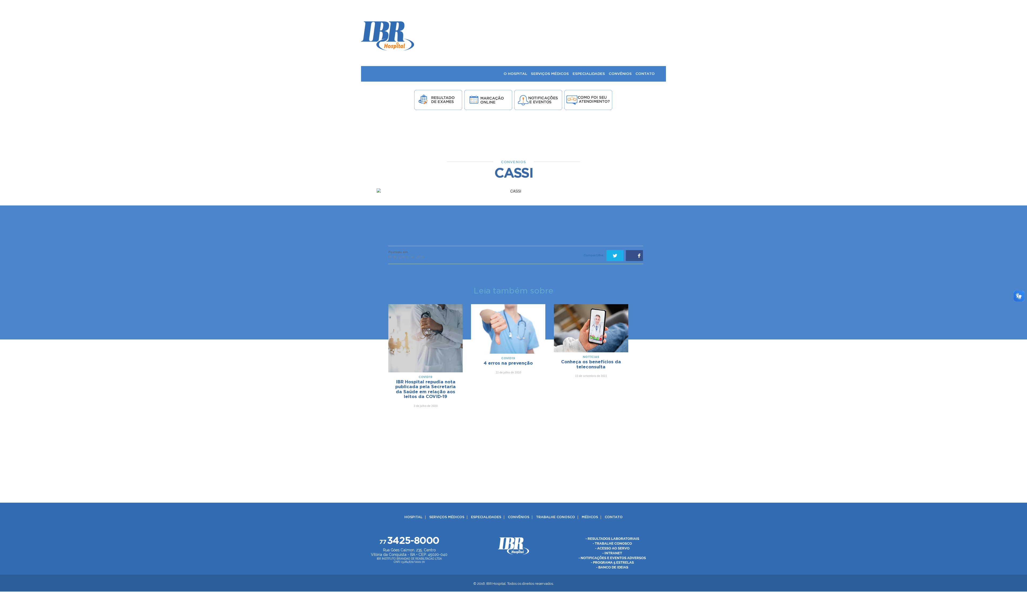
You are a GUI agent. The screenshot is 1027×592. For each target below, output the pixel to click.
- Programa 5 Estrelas (612, 563)
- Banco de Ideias (612, 568)
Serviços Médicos (446, 517)
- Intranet (612, 553)
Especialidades (486, 517)
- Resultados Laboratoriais (612, 539)
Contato (614, 517)
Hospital (413, 517)
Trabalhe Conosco (555, 517)
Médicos (590, 517)
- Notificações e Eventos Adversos (612, 558)
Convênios (518, 517)
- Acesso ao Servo (612, 548)
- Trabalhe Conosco (612, 543)
